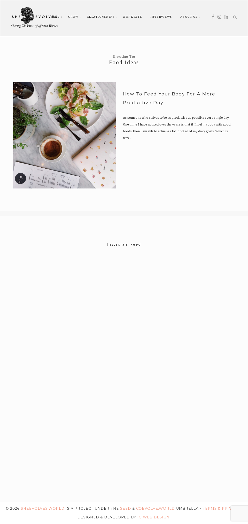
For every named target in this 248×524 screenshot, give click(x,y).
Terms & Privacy (221, 508)
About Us (189, 16)
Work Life (132, 16)
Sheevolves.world (42, 508)
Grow (73, 16)
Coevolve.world (155, 508)
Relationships (101, 16)
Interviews (161, 16)
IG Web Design (153, 517)
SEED (125, 508)
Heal (55, 16)
